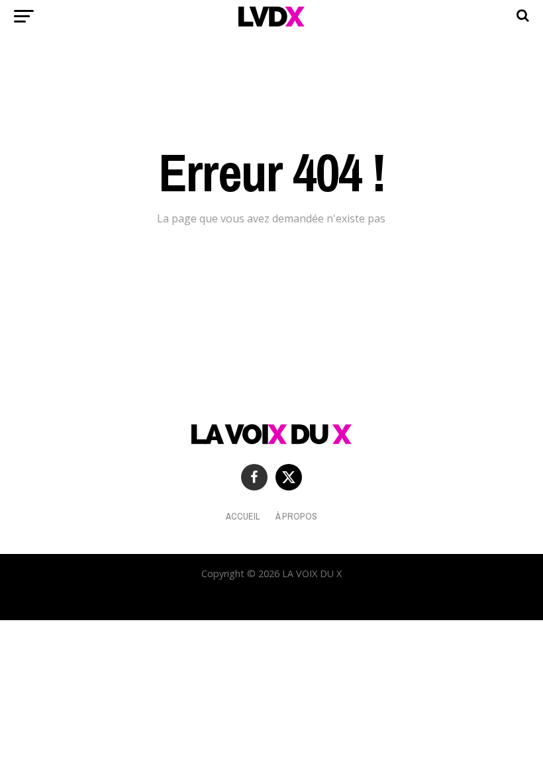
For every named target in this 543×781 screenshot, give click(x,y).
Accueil (243, 516)
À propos (296, 516)
